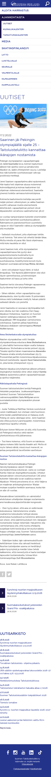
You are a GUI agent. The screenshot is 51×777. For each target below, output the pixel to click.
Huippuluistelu (10, 85)
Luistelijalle (9, 61)
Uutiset (7, 24)
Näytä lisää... (6, 728)
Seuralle (7, 67)
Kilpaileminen (9, 79)
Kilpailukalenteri (13, 29)
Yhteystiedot (27, 764)
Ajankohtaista (13, 17)
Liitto (5, 55)
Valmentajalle (10, 73)
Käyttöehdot (36, 769)
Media (6, 41)
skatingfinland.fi (15, 48)
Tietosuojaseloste (21, 769)
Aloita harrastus (15, 10)
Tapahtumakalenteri (15, 35)
